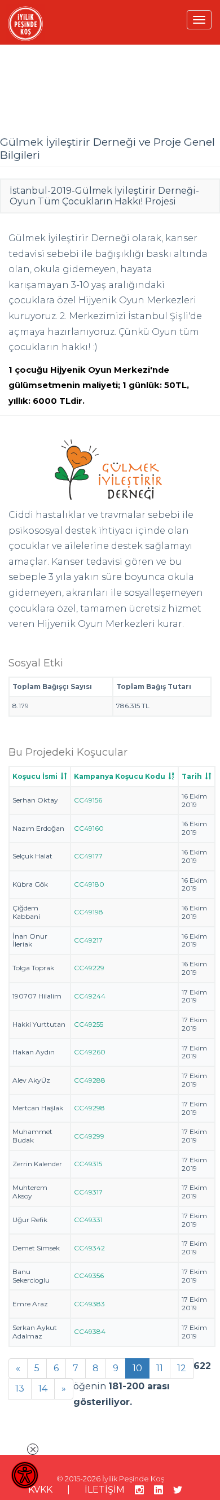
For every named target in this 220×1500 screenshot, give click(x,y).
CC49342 (89, 1248)
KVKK (40, 1489)
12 (181, 1368)
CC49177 (88, 856)
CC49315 (88, 1163)
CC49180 (89, 884)
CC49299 (89, 1136)
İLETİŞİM (105, 1489)
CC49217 (88, 940)
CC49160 (89, 828)
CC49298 (89, 1108)
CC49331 (88, 1219)
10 (137, 1368)
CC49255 (88, 1024)
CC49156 (88, 800)
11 (159, 1368)
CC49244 (89, 996)
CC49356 (89, 1275)
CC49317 (88, 1192)
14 (42, 1388)
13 (19, 1388)
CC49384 (89, 1331)
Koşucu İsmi (35, 776)
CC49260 (89, 1052)
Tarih (192, 776)
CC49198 (88, 912)
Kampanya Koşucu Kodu (119, 776)
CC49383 (89, 1304)
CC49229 (89, 967)
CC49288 (89, 1080)
